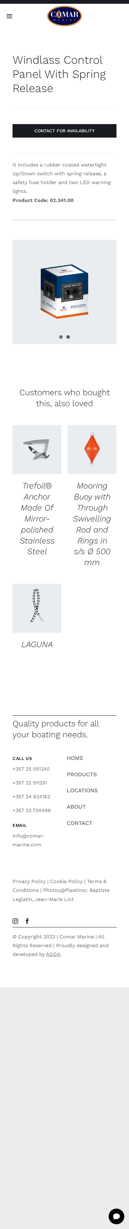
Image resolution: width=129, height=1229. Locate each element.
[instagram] (15, 921)
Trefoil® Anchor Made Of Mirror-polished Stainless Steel (37, 518)
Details (27, 463)
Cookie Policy (66, 881)
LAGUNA (37, 644)
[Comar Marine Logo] (64, 8)
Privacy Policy (29, 881)
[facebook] (27, 921)
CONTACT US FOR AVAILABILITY (37, 444)
